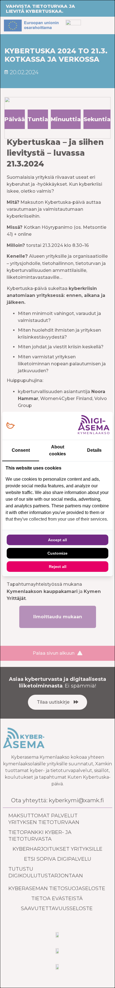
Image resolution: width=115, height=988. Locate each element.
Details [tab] (94, 450)
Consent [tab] (21, 450)
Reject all (57, 566)
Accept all (57, 540)
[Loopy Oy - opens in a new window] (10, 426)
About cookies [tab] (57, 450)
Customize (57, 553)
